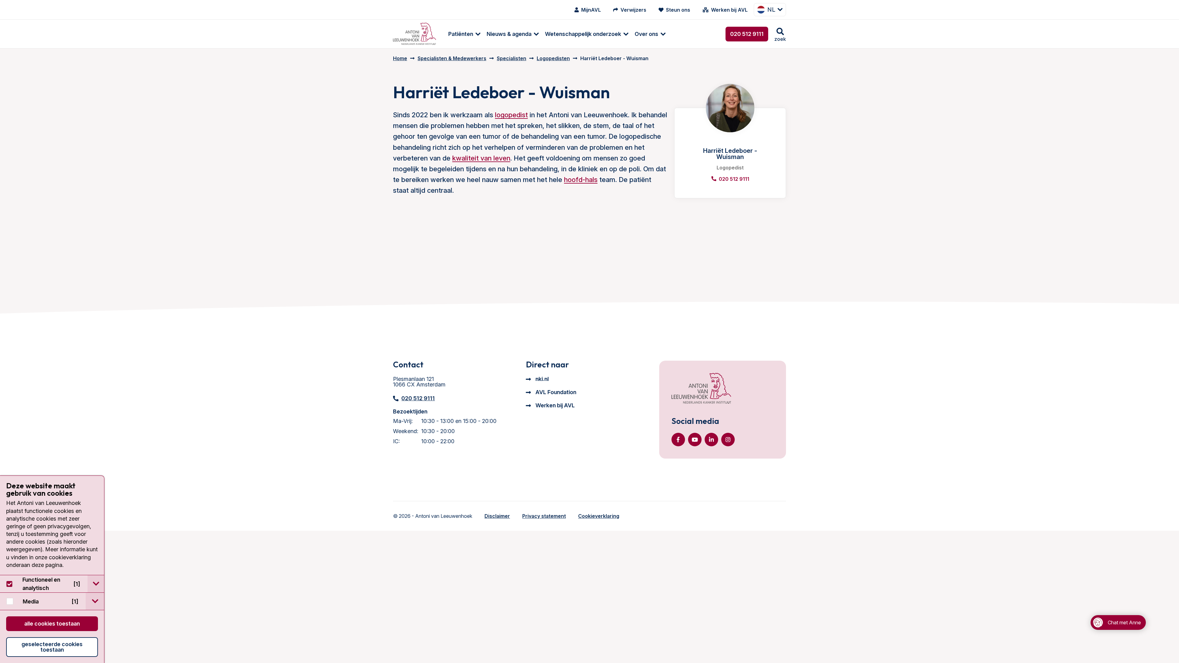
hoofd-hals (580, 180)
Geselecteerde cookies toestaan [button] (52, 647)
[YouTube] (695, 439)
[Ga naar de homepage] (701, 389)
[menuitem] (461, 34)
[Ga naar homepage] (414, 34)
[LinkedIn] (711, 439)
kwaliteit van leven (481, 158)
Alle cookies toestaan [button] (52, 623)
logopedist (511, 115)
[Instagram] (728, 439)
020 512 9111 (747, 34)
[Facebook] (678, 439)
